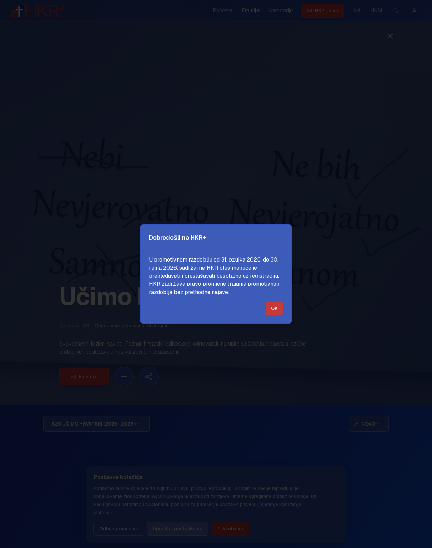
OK (274, 308)
